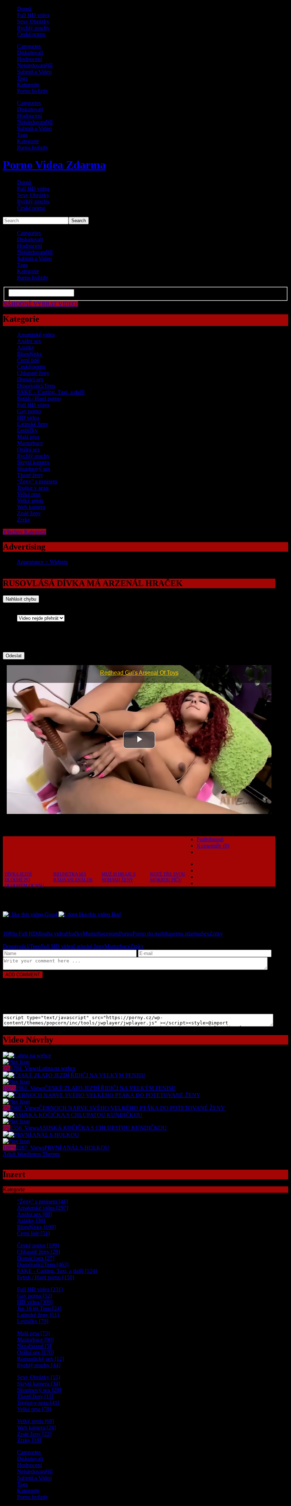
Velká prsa (28, 494)
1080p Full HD (20, 934)
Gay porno (29, 411)
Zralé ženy (29, 513)
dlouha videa (51, 934)
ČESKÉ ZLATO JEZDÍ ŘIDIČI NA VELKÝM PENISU (110, 1088)
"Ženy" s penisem (42, 1201)
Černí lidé (28, 360)
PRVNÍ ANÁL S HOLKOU (76, 1148)
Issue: (25, 611)
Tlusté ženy (30, 475)
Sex (205, 934)
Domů (24, 9)
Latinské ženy (32, 424)
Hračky (74, 934)
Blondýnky (29, 354)
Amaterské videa (36, 335)
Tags (22, 78)
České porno (31, 34)
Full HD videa (33, 15)
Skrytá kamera (33, 462)
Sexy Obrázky (33, 21)
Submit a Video (34, 72)
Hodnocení (29, 59)
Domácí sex (30, 379)
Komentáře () (213, 846)
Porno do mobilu (151, 934)
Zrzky (24, 520)
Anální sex (29, 341)
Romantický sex (40, 1359)
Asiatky (25, 347)
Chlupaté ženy (33, 373)
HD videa (28, 418)
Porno (125, 934)
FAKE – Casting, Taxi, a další (50, 392)
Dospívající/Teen (36, 386)
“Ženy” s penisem (37, 481)
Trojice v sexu (33, 488)
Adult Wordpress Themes (31, 1154)
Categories (29, 46)
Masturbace (30, 443)
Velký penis (30, 501)
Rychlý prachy (33, 28)
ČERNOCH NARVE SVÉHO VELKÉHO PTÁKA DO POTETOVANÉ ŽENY (132, 1108)
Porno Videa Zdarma (54, 164)
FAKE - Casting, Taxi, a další (57, 1271)
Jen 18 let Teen (39, 1308)
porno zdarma (185, 934)
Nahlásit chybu (21, 599)
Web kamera (31, 507)
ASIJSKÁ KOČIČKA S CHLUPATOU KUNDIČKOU (103, 1128)
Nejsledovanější (35, 65)
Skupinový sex (33, 469)
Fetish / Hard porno (39, 398)
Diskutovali (30, 53)
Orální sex (28, 449)
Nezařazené (34, 1346)
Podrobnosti (210, 839)
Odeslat (14, 655)
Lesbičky (27, 430)
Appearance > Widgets (42, 562)
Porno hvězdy (32, 91)
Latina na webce (57, 1068)
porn (114, 934)
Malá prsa (28, 437)
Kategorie (28, 85)
